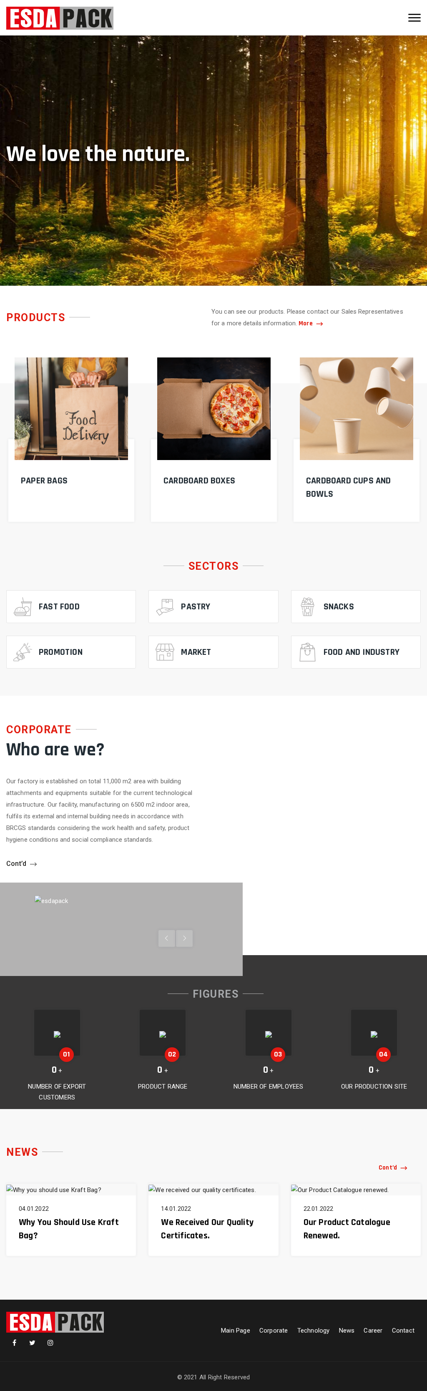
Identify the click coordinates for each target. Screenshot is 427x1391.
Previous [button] (184, 938)
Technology (313, 1330)
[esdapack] (59, 17)
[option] (213, 160)
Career (373, 1330)
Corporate (273, 1330)
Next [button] (166, 938)
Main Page (235, 1330)
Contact (403, 1330)
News (347, 1330)
